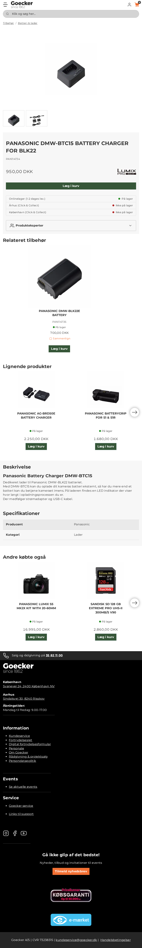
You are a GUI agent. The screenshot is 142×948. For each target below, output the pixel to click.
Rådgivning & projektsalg (28, 756)
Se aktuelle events (23, 786)
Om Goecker (18, 752)
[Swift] (22, 4)
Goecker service (21, 806)
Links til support (21, 814)
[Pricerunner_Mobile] (71, 895)
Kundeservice (19, 736)
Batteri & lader (28, 23)
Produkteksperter (29, 225)
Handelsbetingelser (115, 940)
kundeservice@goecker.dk (76, 940)
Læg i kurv (71, 186)
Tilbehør (8, 23)
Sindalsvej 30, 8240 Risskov (24, 698)
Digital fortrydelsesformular (30, 744)
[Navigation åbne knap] (5, 5)
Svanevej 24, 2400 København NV (29, 686)
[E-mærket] (71, 920)
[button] (129, 4)
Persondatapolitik (22, 761)
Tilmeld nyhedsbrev (71, 871)
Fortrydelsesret (20, 740)
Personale (16, 748)
